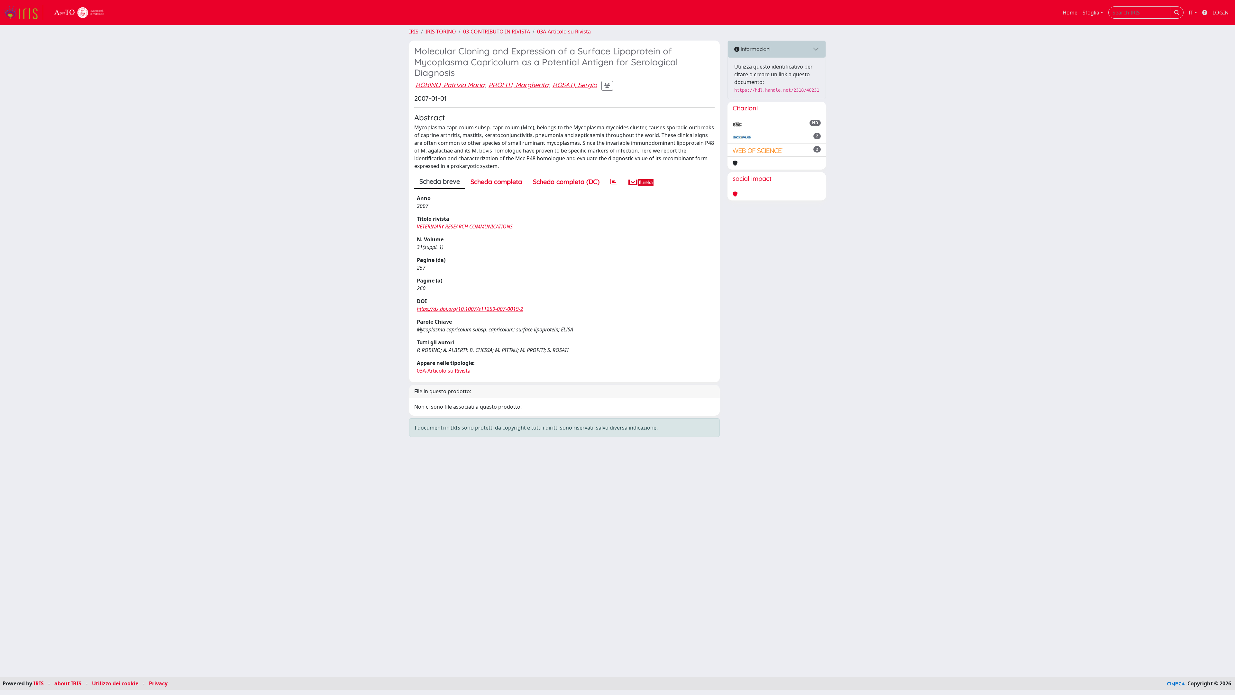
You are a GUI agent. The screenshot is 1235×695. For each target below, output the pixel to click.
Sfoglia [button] (1091, 12)
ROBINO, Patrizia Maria (450, 85)
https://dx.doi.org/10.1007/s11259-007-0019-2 (470, 308)
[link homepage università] (79, 12)
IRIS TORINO (440, 31)
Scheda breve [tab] (439, 181)
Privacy (158, 683)
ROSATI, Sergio (575, 85)
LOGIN (1220, 12)
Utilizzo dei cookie (115, 683)
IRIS (413, 31)
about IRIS (67, 683)
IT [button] (1191, 12)
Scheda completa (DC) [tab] (566, 182)
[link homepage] (23, 12)
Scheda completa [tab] (496, 182)
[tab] (613, 182)
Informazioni (754, 49)
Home (1070, 12)
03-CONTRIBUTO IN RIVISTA (496, 31)
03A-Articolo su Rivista (564, 31)
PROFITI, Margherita (518, 85)
